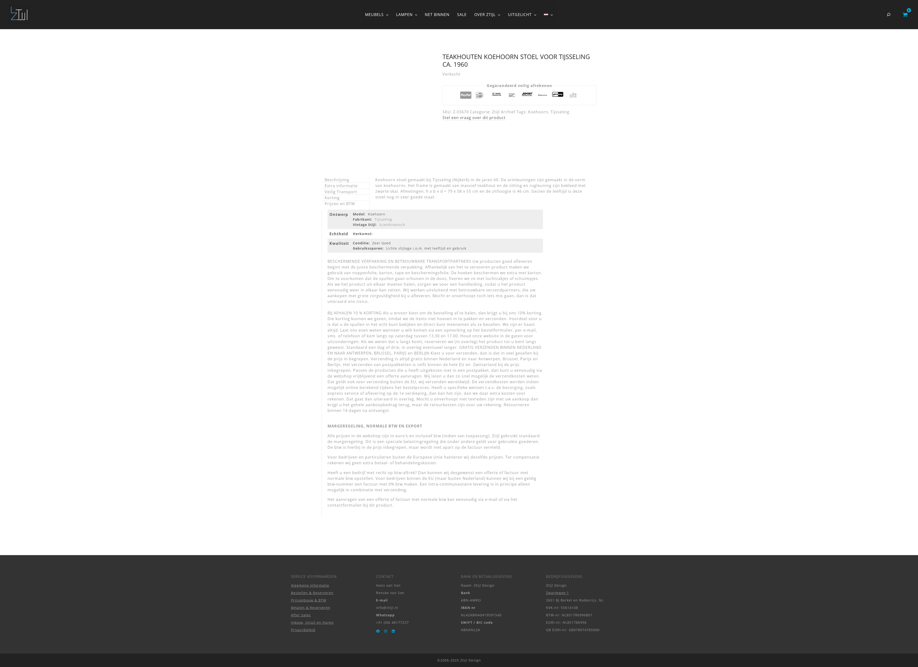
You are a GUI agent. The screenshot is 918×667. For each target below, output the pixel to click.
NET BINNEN (437, 14)
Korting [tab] (332, 197)
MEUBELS (374, 14)
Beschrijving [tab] (337, 179)
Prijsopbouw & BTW (308, 600)
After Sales (301, 615)
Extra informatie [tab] (341, 185)
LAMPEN (404, 14)
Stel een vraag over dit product (474, 117)
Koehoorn (538, 112)
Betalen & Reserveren (310, 607)
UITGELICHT (520, 14)
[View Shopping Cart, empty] (905, 14)
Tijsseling (560, 112)
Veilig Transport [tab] (341, 191)
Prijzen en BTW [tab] (340, 203)
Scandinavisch (392, 224)
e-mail (491, 499)
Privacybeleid (303, 630)
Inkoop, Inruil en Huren (312, 622)
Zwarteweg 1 (557, 592)
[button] (386, 14)
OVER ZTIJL (485, 14)
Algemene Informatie (310, 585)
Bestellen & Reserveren (312, 592)
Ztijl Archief (503, 112)
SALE (462, 14)
